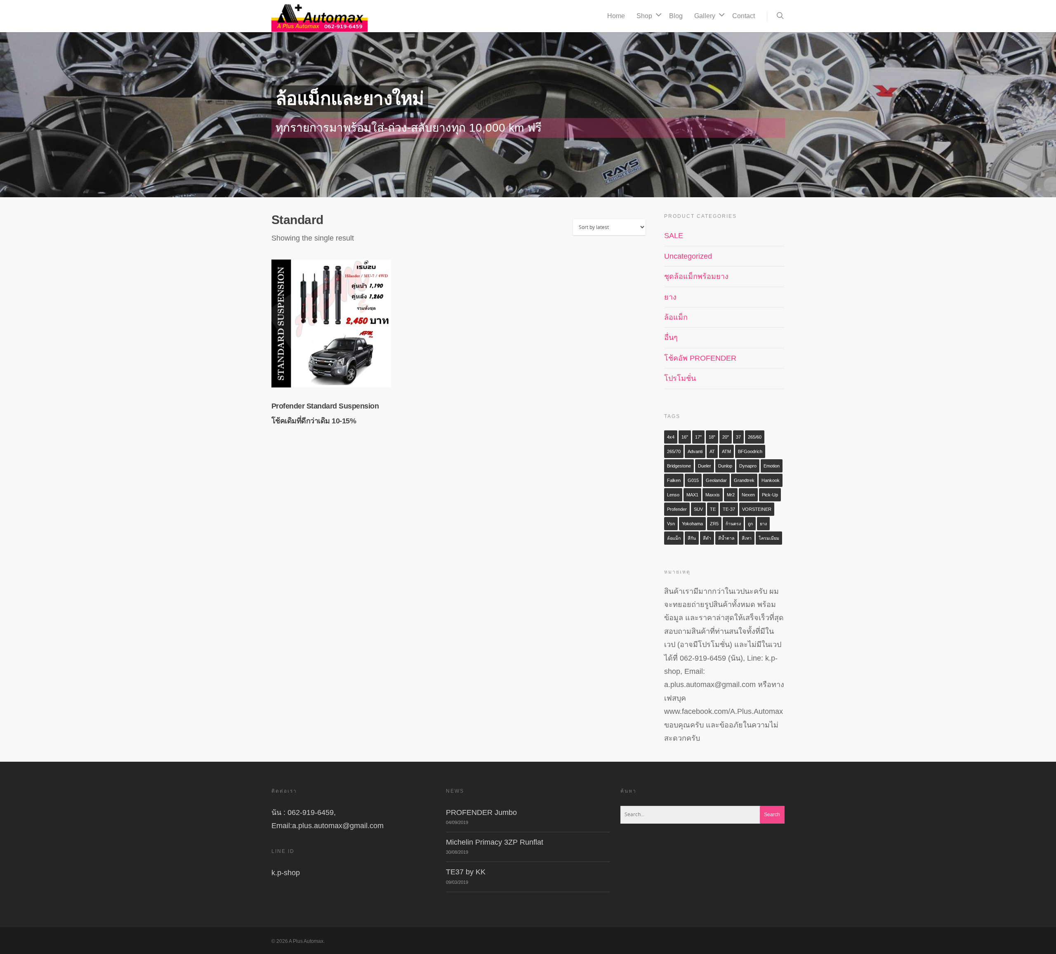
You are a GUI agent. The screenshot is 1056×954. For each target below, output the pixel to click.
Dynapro (748, 465)
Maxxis (712, 494)
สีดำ (707, 538)
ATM (726, 451)
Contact (743, 15)
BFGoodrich (750, 451)
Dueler (704, 465)
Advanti (695, 451)
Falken (674, 480)
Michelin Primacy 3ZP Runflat (494, 842)
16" (684, 436)
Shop (644, 15)
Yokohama (692, 523)
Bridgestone (679, 465)
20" (725, 436)
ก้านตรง (733, 523)
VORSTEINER (756, 509)
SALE (673, 235)
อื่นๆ (671, 337)
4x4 (670, 436)
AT (712, 451)
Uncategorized (688, 256)
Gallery (704, 15)
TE (713, 509)
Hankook (770, 480)
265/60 (754, 436)
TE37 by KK (466, 872)
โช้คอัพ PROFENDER (700, 358)
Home (616, 15)
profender (677, 509)
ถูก (750, 523)
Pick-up (770, 494)
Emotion (772, 465)
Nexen (748, 494)
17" (698, 436)
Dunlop (725, 465)
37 (738, 436)
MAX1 (692, 494)
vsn (671, 523)
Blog (676, 15)
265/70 (674, 451)
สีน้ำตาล (726, 538)
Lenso (673, 494)
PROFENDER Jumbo (481, 812)
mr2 (731, 494)
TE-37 (729, 509)
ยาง (670, 297)
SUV (698, 509)
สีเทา (747, 538)
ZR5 (714, 523)
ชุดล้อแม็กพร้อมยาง (696, 276)
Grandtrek (744, 480)
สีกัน (692, 538)
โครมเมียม (769, 538)
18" (712, 436)
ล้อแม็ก (676, 317)
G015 (693, 480)
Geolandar (716, 480)
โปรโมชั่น (680, 378)
